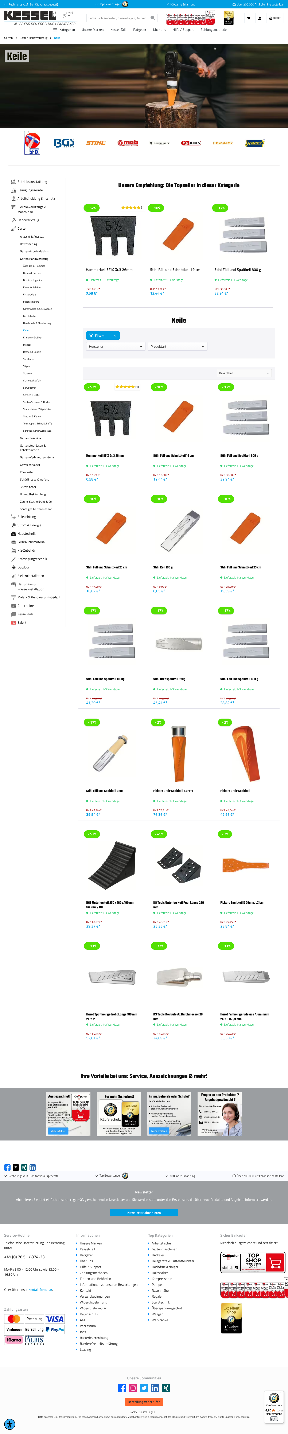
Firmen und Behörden (95, 1278)
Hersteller (96, 346)
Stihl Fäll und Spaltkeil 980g (105, 791)
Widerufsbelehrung (93, 1302)
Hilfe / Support (90, 1266)
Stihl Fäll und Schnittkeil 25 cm (240, 567)
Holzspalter (160, 1272)
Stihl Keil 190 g (163, 567)
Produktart (158, 346)
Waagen (157, 1314)
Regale (156, 1296)
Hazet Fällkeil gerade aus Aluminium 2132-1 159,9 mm (244, 1017)
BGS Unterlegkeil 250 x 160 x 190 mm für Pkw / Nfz (110, 905)
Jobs (83, 1331)
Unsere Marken (91, 1243)
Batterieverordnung (94, 1337)
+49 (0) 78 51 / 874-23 (24, 1257)
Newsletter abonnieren (144, 1212)
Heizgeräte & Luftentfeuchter (173, 1260)
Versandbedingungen (95, 1296)
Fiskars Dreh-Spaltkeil (235, 791)
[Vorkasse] (14, 1329)
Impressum (88, 1325)
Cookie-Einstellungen (142, 1412)
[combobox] (117, 18)
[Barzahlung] (35, 1329)
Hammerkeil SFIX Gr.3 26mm (109, 269)
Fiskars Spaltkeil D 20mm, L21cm (242, 903)
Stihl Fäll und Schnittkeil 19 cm (175, 269)
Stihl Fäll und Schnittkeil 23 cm (106, 567)
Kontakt (85, 1290)
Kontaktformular (40, 1289)
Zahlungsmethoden (94, 1272)
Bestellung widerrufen (144, 1401)
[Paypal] (55, 1329)
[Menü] (281, 1393)
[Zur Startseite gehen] (41, 18)
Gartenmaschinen (164, 1249)
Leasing (85, 1349)
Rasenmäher (161, 1290)
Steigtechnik (161, 1302)
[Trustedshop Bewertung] (125, 4)
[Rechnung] (35, 1319)
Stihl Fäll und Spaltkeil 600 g (239, 679)
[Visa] (55, 1319)
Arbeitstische (161, 1243)
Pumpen (158, 1284)
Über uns (86, 1260)
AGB (83, 1319)
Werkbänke (160, 1319)
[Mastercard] (14, 1319)
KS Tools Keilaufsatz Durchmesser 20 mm (178, 1017)
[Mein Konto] (259, 18)
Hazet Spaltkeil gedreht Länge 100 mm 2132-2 (111, 1017)
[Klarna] (14, 1340)
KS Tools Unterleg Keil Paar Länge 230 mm (178, 905)
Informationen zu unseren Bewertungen (109, 1284)
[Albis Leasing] (34, 1340)
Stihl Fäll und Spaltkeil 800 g (237, 269)
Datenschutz (89, 1314)
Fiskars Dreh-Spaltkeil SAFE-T (173, 791)
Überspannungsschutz (168, 1308)
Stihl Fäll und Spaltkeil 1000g (105, 679)
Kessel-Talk (88, 1249)
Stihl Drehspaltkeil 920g (169, 679)
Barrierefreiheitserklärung (99, 1343)
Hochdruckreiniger (165, 1266)
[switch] (274, 1418)
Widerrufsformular (93, 1308)
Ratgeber (86, 1255)
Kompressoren (162, 1278)
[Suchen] (153, 18)
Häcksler (158, 1255)
